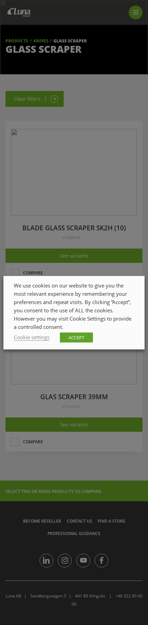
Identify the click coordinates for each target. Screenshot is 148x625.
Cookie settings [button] (32, 336)
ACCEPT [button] (76, 337)
